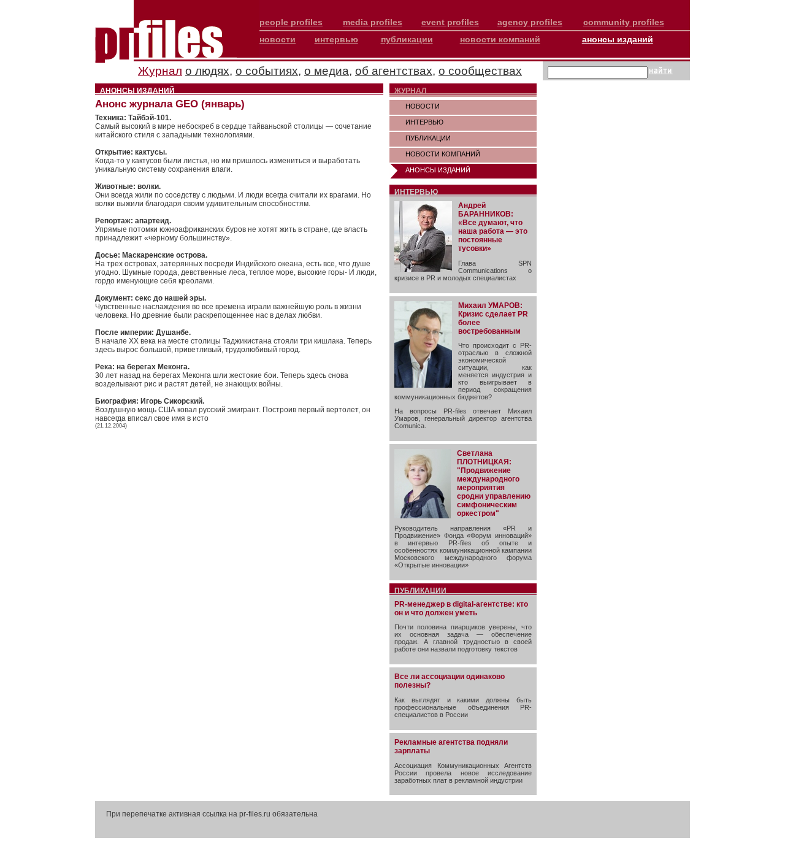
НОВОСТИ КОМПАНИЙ (442, 154)
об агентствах (393, 70)
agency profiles (529, 22)
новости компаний (500, 39)
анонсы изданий (617, 39)
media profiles (372, 22)
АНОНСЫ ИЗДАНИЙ (437, 170)
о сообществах (480, 70)
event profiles (450, 22)
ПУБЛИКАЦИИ (428, 138)
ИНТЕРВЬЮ (424, 122)
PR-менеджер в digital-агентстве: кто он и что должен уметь (461, 608)
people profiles (291, 22)
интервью (336, 39)
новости (277, 39)
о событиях (267, 70)
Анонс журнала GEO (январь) (170, 104)
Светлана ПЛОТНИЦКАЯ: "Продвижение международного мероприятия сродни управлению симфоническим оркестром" (493, 483)
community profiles (623, 22)
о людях (207, 70)
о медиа (326, 70)
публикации (407, 39)
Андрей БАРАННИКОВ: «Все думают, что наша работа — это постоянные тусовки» (492, 227)
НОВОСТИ (422, 106)
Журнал (160, 70)
